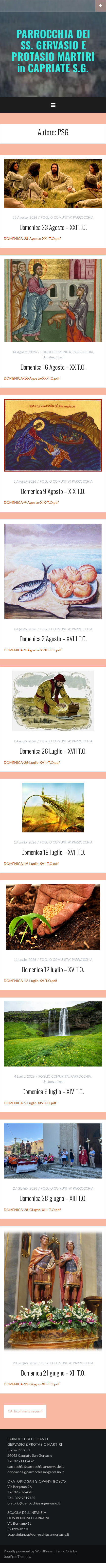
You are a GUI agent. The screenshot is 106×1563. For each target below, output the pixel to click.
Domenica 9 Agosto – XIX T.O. (53, 491)
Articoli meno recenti (26, 1411)
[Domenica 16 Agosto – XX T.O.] (53, 300)
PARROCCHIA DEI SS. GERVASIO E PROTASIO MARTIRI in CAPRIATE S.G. (53, 50)
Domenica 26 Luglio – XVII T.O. (53, 751)
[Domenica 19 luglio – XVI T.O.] (53, 807)
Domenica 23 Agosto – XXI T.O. (53, 227)
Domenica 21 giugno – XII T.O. (53, 1373)
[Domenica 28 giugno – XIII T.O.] (53, 1151)
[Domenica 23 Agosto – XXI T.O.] (53, 183)
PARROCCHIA (83, 217)
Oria (69, 1551)
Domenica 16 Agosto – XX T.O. (53, 367)
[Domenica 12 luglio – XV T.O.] (53, 916)
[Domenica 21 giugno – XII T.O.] (53, 1291)
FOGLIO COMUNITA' (56, 217)
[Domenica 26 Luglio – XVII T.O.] (53, 701)
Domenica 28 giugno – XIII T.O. (53, 1198)
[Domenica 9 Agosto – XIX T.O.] (53, 435)
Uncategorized (53, 357)
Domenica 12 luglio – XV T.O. (53, 969)
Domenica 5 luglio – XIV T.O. (53, 1091)
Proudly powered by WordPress (28, 1551)
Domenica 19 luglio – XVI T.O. (53, 852)
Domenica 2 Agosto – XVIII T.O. (53, 638)
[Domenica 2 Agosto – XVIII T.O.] (53, 570)
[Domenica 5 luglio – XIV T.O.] (53, 1033)
